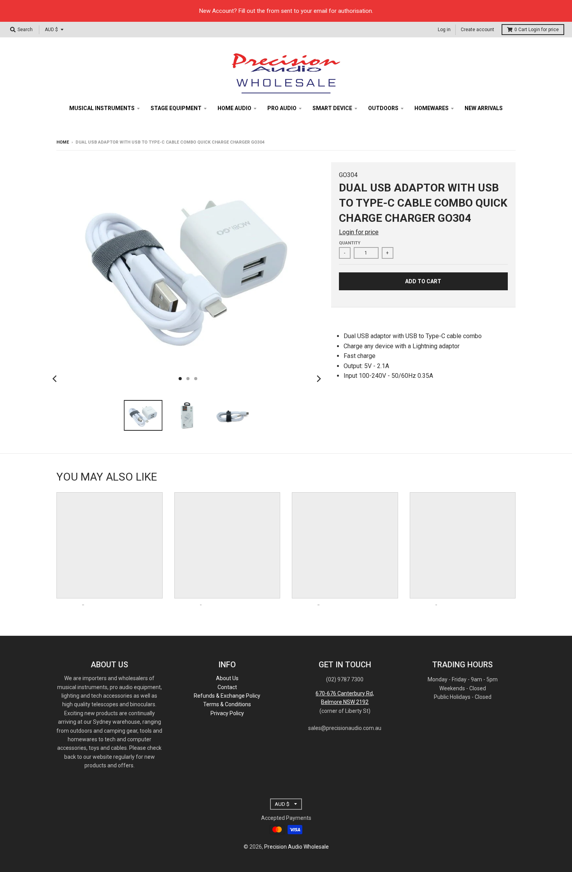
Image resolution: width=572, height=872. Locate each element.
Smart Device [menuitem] (332, 108)
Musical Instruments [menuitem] (102, 108)
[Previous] (55, 378)
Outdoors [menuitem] (383, 108)
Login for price (543, 29)
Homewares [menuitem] (431, 108)
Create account (477, 29)
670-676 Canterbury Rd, (345, 693)
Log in (444, 29)
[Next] (318, 378)
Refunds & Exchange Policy (227, 696)
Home (62, 142)
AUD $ (51, 29)
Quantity (349, 243)
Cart (536, 29)
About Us (227, 678)
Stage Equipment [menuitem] (176, 108)
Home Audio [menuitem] (234, 108)
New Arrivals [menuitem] (484, 108)
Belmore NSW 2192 (344, 702)
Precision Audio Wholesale (296, 847)
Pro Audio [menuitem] (282, 108)
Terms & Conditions (227, 704)
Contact (227, 687)
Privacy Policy (227, 713)
